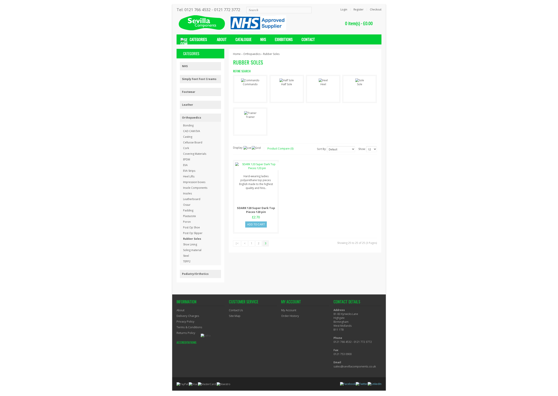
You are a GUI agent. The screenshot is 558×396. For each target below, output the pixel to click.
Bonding (188, 125)
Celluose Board (192, 142)
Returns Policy (186, 333)
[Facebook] (348, 384)
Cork (186, 148)
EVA (185, 165)
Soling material (192, 250)
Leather (187, 105)
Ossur (187, 205)
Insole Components (195, 188)
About (180, 310)
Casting (187, 137)
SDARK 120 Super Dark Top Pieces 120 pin (256, 210)
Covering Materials (194, 154)
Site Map (234, 316)
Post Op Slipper (192, 233)
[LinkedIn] (374, 384)
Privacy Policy (185, 321)
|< (236, 243)
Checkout (375, 9)
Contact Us (236, 310)
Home (237, 54)
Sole (359, 84)
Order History (290, 316)
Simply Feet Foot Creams (199, 79)
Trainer (250, 117)
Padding (188, 210)
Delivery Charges (188, 316)
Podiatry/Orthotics (195, 274)
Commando (250, 84)
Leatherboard (191, 199)
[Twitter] (362, 384)
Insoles (187, 193)
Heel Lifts (188, 176)
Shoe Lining (190, 244)
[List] (247, 148)
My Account (288, 310)
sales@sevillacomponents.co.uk (354, 366)
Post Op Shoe (191, 227)
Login (343, 9)
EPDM (186, 159)
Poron (187, 222)
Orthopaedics (191, 117)
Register (359, 9)
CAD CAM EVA (191, 131)
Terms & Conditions (189, 327)
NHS (185, 66)
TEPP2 (187, 261)
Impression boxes (194, 182)
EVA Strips (189, 171)
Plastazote (189, 216)
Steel (186, 256)
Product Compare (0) (280, 148)
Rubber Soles (192, 239)
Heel (323, 84)
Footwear (188, 92)
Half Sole (286, 84)
